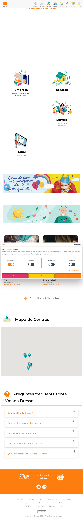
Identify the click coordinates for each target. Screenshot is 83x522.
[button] (25, 356)
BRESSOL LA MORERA (12, 284)
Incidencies (39, 506)
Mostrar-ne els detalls (73, 270)
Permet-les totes (68, 275)
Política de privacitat (40, 503)
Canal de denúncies (35, 500)
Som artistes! (49, 280)
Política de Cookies (60, 503)
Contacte (19, 500)
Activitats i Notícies (44, 298)
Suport (51, 506)
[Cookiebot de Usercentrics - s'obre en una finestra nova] (71, 245)
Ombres (8, 280)
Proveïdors (67, 500)
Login (61, 506)
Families (28, 506)
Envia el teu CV (53, 500)
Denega (15, 275)
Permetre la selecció (41, 275)
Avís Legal (24, 503)
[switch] (31, 264)
